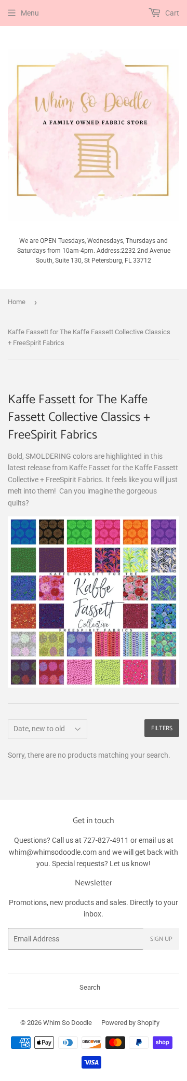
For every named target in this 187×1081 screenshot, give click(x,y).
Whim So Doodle (67, 1023)
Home (16, 302)
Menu (30, 13)
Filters (161, 728)
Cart (171, 13)
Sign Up (161, 939)
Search (89, 987)
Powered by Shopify (130, 1023)
